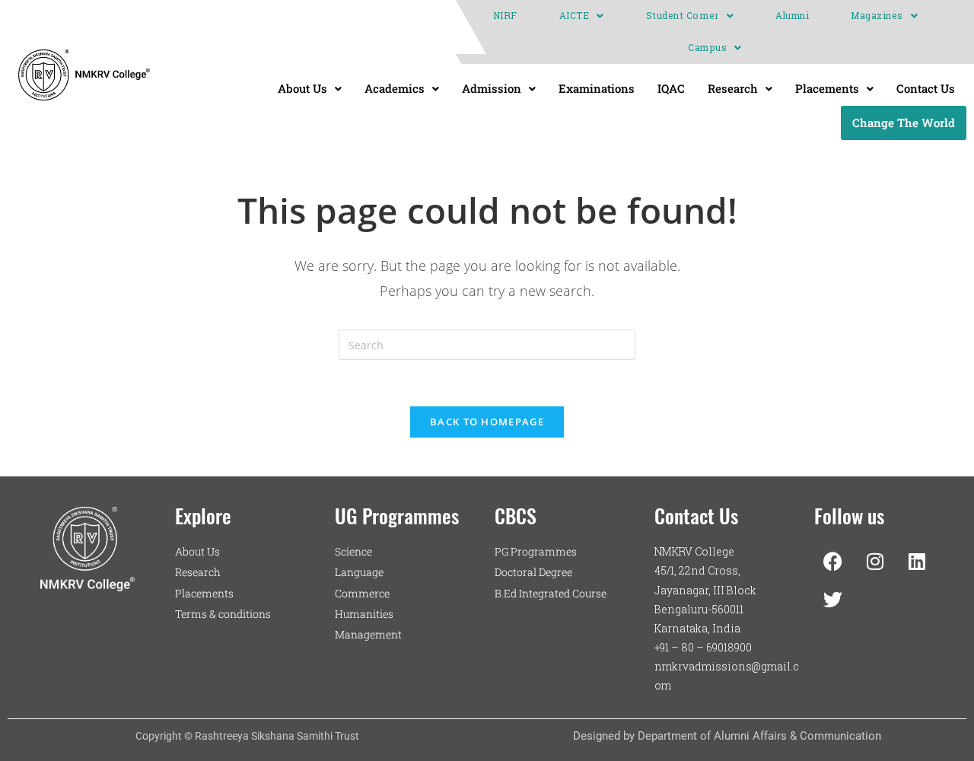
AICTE (574, 15)
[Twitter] (833, 599)
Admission (491, 88)
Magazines (877, 15)
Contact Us (925, 88)
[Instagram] (875, 561)
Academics (394, 88)
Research (733, 88)
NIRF (505, 15)
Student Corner (682, 15)
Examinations (597, 88)
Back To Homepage (487, 421)
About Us (302, 88)
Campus (707, 47)
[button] (582, 16)
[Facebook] (833, 561)
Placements (827, 88)
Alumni (792, 15)
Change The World (903, 122)
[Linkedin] (917, 561)
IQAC (671, 88)
